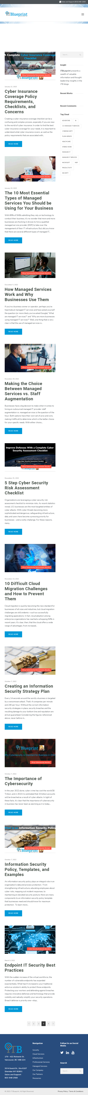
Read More (13, 144)
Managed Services (40, 1066)
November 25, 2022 (12, 478)
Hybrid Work (67, 147)
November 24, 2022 (12, 579)
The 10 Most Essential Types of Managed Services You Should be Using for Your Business (29, 200)
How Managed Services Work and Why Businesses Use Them (28, 294)
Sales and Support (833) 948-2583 (74, 2)
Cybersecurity (30, 75)
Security (47, 75)
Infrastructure (38, 1058)
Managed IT (66, 152)
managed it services (69, 157)
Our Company (38, 1070)
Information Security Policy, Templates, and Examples (27, 869)
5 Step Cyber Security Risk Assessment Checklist (26, 488)
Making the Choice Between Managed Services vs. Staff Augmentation (23, 391)
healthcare (66, 141)
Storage (47, 848)
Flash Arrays (67, 136)
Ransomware (40, 75)
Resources (37, 1078)
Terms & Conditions (76, 1091)
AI (75, 121)
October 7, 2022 (10, 681)
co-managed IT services (70, 126)
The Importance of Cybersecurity (23, 781)
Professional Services (41, 1062)
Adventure (66, 121)
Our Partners (38, 1074)
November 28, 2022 (12, 379)
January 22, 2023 (11, 87)
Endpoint (41, 949)
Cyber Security (33, 949)
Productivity (67, 168)
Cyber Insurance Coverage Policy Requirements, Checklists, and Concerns (21, 101)
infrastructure (34, 848)
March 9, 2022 (10, 961)
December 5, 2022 (11, 285)
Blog (24, 75)
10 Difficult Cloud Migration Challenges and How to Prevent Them (26, 591)
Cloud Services (38, 1054)
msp (76, 162)
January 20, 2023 (11, 188)
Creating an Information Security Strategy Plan (29, 689)
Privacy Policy (63, 1091)
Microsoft (66, 162)
